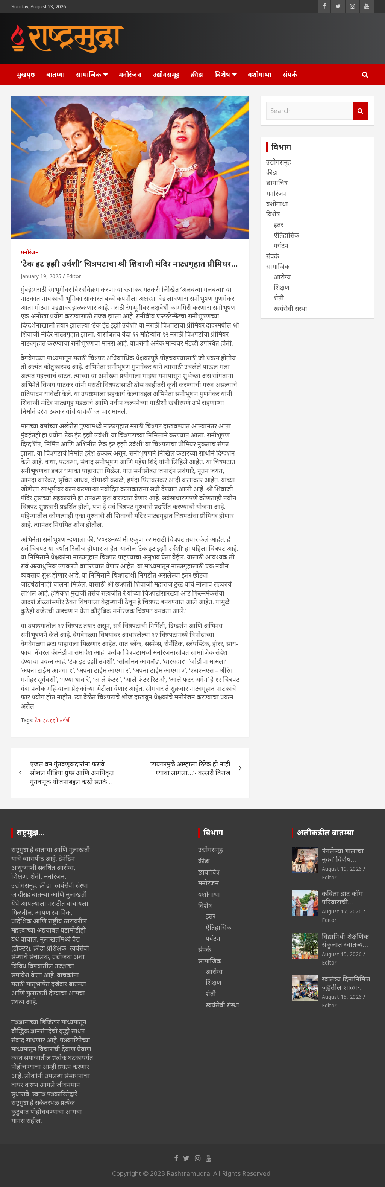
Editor (73, 276)
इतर (278, 224)
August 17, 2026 (342, 911)
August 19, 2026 (342, 868)
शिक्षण (282, 287)
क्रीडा (197, 74)
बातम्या (55, 74)
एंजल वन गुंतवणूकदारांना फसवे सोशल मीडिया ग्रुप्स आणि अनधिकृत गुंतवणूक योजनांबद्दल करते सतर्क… (72, 773)
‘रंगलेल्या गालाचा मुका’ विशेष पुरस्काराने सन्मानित (346, 859)
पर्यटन (281, 245)
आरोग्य (282, 277)
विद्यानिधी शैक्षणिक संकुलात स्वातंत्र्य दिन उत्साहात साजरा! (345, 948)
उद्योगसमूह (166, 74)
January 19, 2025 (41, 276)
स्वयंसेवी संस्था (290, 308)
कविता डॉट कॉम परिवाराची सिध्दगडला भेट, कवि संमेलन (347, 905)
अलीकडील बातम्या (325, 832)
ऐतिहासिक (286, 235)
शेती (279, 298)
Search (360, 111)
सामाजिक (88, 74)
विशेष (222, 74)
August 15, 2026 (342, 954)
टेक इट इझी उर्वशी (53, 720)
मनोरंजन (130, 74)
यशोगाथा (259, 74)
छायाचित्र (277, 182)
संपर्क (290, 74)
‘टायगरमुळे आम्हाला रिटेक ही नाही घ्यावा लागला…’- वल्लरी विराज (190, 768)
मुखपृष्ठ (26, 74)
